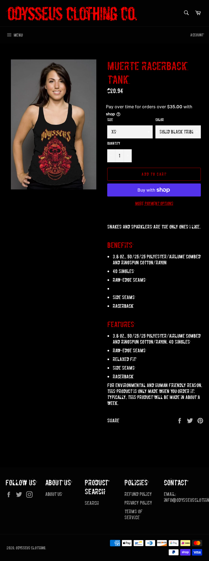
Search (92, 503)
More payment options (154, 203)
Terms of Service (133, 514)
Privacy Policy (138, 503)
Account (197, 34)
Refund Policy (138, 494)
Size (110, 120)
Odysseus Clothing (30, 548)
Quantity (113, 143)
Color (159, 120)
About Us (53, 494)
